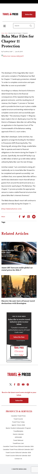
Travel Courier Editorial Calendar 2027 (18, 455)
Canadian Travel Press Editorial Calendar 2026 (18, 446)
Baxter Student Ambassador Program (18, 428)
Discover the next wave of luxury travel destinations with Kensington (18, 302)
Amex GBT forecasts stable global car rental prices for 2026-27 (17, 268)
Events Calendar (18, 434)
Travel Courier (18, 419)
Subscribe (28, 14)
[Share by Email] (34, 216)
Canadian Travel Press (18, 416)
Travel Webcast (18, 440)
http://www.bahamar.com (11, 209)
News (6, 33)
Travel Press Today (18, 422)
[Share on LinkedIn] (28, 216)
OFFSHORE (18, 437)
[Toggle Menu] (5, 26)
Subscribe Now (19, 337)
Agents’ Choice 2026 (18, 425)
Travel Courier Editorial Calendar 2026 (18, 452)
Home (2, 33)
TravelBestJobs (18, 431)
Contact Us (18, 459)
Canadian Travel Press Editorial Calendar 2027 (18, 449)
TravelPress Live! (18, 443)
